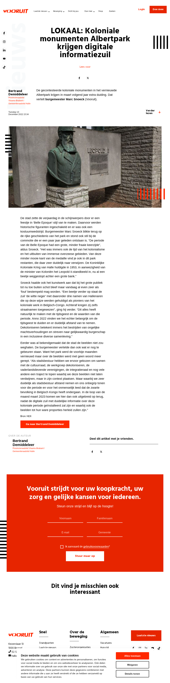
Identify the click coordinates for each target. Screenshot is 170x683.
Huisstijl (104, 648)
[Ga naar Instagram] (4, 41)
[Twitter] (87, 78)
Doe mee (88, 11)
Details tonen (132, 673)
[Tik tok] (4, 67)
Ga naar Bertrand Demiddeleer (45, 424)
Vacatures (106, 643)
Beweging (57, 11)
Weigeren (132, 664)
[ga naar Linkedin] (4, 50)
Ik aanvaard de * (87, 546)
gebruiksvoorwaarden (96, 546)
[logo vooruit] (15, 11)
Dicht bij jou (73, 11)
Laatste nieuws (40, 11)
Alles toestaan (132, 655)
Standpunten (46, 643)
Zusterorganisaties (80, 647)
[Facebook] (79, 78)
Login (141, 9)
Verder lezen (150, 112)
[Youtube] (4, 58)
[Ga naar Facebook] (4, 33)
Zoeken (112, 11)
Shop (100, 11)
